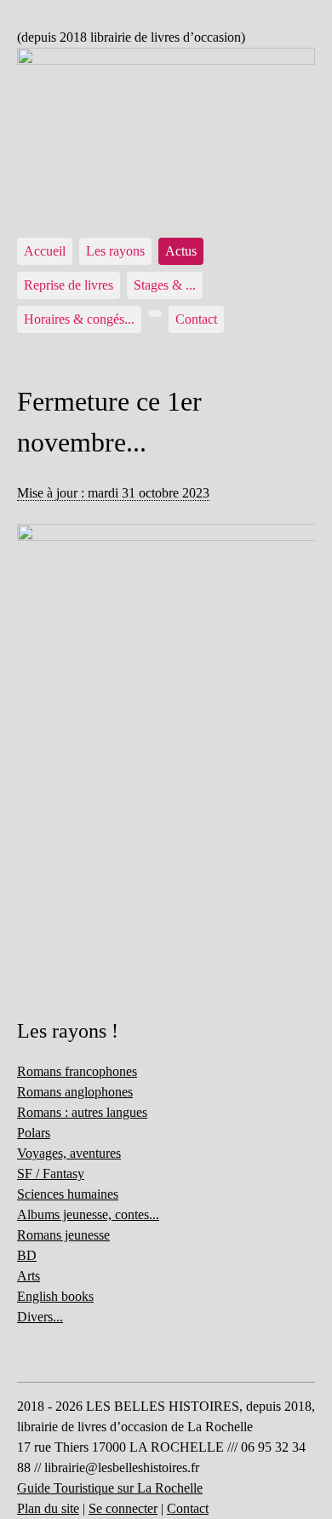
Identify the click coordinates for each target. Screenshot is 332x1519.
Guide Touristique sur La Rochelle (110, 1488)
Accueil (45, 251)
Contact (196, 319)
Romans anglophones (75, 1092)
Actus (181, 251)
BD (27, 1255)
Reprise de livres (68, 285)
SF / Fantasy (50, 1173)
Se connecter (123, 1508)
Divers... (40, 1316)
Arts (28, 1276)
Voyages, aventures (69, 1153)
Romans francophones (77, 1071)
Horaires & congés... (79, 319)
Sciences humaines (67, 1194)
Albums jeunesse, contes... (88, 1214)
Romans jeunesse (63, 1235)
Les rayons (115, 251)
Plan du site (48, 1508)
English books (55, 1296)
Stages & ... (165, 285)
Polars (33, 1132)
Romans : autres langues (82, 1112)
